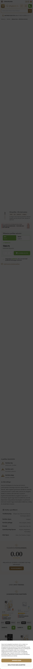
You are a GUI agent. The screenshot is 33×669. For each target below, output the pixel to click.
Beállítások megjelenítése (16, 665)
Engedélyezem (16, 660)
